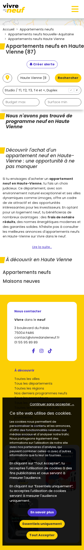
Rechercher (68, 78)
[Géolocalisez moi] (7, 78)
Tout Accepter (42, 535)
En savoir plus (42, 512)
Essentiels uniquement (42, 524)
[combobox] (42, 90)
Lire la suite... (42, 247)
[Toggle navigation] (75, 9)
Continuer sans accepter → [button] (52, 404)
